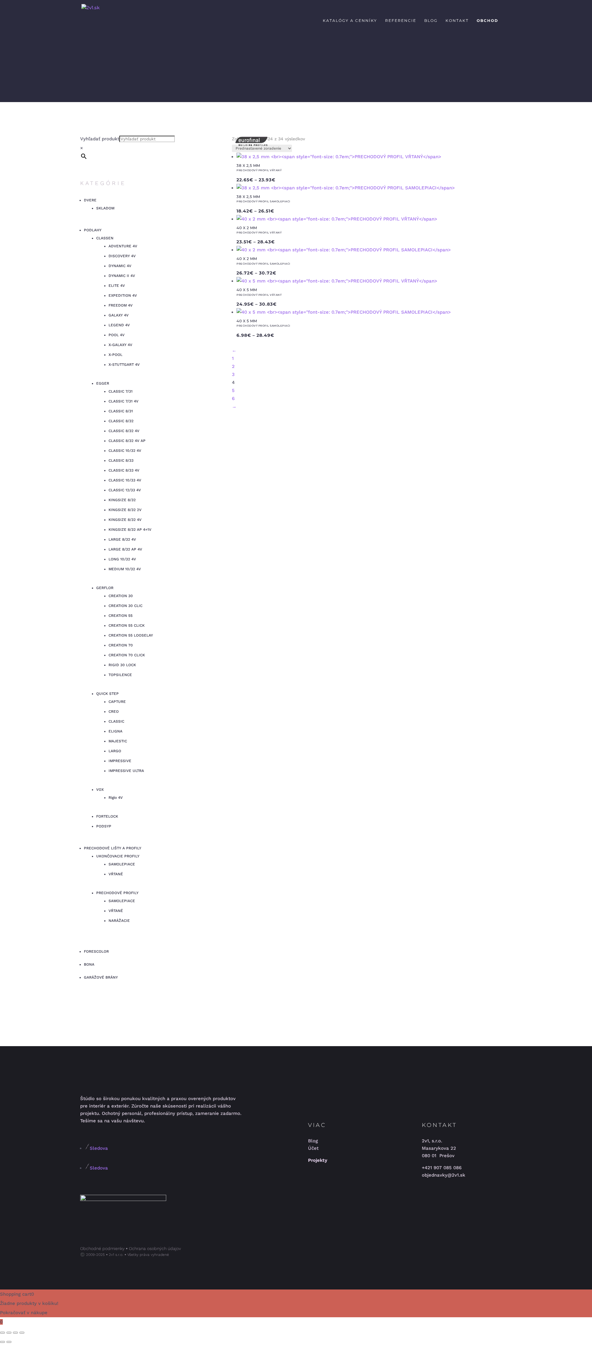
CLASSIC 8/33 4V (124, 470)
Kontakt (457, 21)
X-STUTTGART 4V (124, 364)
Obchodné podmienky (102, 1248)
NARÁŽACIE (119, 920)
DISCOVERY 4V (122, 256)
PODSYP (103, 826)
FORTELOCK (107, 816)
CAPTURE (117, 701)
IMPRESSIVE (120, 761)
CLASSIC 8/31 (121, 411)
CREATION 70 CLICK (127, 655)
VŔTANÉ (116, 874)
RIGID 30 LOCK (122, 665)
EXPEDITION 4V (123, 295)
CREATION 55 (121, 615)
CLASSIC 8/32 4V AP (127, 441)
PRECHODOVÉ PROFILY (117, 893)
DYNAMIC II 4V (122, 276)
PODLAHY (92, 230)
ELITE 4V (117, 285)
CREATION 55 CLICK (127, 625)
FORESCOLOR (96, 951)
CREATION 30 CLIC (125, 606)
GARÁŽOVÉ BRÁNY (101, 977)
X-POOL (115, 355)
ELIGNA (115, 731)
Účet (313, 1148)
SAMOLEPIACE (122, 864)
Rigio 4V (116, 797)
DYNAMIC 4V (120, 266)
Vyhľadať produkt (99, 139)
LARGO (115, 751)
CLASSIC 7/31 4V (123, 401)
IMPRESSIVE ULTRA (126, 771)
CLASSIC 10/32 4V (125, 450)
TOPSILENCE (120, 675)
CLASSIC (116, 721)
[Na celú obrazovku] (8, 1333)
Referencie (400, 21)
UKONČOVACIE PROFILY (117, 856)
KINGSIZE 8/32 (122, 500)
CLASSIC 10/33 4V (125, 480)
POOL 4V (117, 335)
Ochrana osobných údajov (155, 1248)
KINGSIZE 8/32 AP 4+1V (130, 529)
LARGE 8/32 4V (122, 539)
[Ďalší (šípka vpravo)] (8, 1342)
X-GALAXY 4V (120, 345)
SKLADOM (105, 208)
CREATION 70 (121, 645)
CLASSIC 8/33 (121, 460)
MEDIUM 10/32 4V (125, 569)
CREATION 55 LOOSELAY (131, 635)
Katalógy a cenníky (350, 21)
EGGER (102, 383)
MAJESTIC (118, 741)
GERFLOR (104, 588)
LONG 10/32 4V (122, 559)
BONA (89, 964)
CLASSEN (104, 238)
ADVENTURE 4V (123, 246)
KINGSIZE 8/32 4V (125, 520)
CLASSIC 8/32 (121, 421)
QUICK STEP (107, 693)
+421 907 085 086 (442, 1167)
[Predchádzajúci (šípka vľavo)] (2, 1342)
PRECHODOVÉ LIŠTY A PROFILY (112, 848)
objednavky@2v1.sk (443, 1175)
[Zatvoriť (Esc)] (21, 1333)
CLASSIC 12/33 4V (125, 490)
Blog (431, 21)
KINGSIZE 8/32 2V (125, 510)
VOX (100, 789)
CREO (114, 711)
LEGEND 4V (119, 325)
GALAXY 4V (119, 315)
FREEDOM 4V (121, 305)
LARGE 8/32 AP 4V (125, 549)
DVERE (90, 200)
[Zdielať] (15, 1333)
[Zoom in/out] (2, 1333)
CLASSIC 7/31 (121, 391)
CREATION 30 (121, 596)
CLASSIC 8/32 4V (124, 431)
